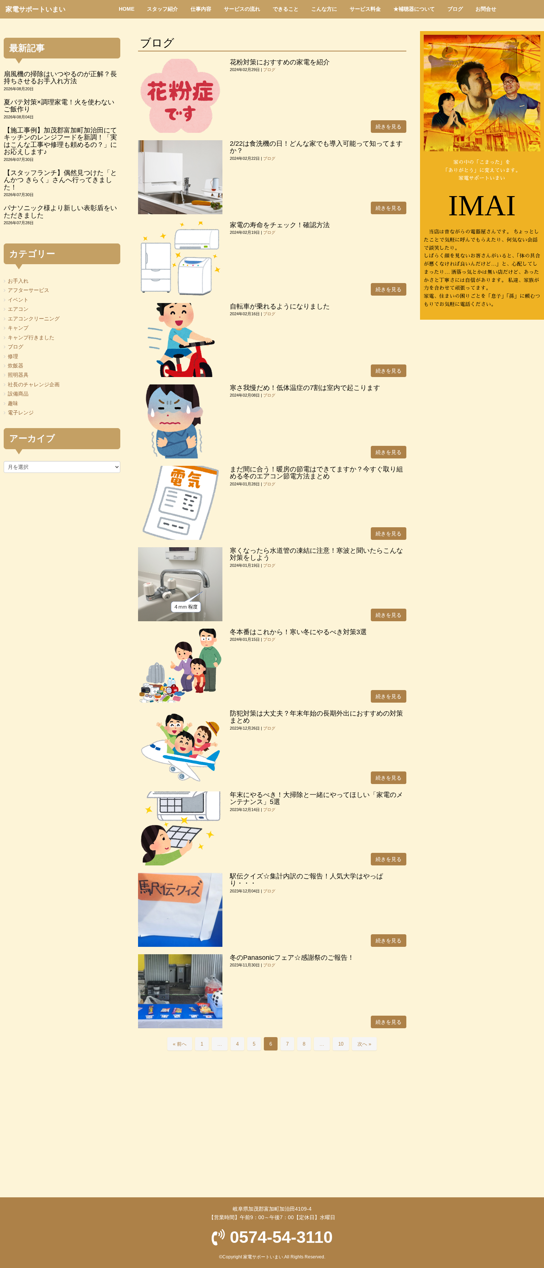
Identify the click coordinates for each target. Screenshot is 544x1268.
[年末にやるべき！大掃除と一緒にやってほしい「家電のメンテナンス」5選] (180, 828)
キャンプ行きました (31, 337)
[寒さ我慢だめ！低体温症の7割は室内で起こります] (180, 421)
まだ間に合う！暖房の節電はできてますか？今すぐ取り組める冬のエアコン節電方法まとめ (316, 472)
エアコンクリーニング (34, 319)
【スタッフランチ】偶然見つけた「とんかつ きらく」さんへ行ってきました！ (60, 180)
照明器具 (18, 375)
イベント (18, 300)
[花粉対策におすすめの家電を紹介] (180, 96)
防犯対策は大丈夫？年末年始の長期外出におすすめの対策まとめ (316, 717)
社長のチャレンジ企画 (34, 384)
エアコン (18, 309)
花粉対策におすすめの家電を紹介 (280, 62)
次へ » (364, 1044)
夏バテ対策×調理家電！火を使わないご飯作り (59, 105)
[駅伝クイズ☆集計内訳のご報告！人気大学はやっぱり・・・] (180, 910)
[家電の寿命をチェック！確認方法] (180, 259)
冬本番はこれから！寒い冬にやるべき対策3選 (298, 632)
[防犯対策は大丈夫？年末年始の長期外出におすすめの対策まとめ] (180, 747)
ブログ (269, 69)
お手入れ (18, 281)
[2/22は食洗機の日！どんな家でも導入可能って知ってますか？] (180, 177)
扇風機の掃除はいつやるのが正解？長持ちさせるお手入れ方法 (60, 77)
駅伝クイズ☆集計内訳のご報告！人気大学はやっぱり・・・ (306, 879)
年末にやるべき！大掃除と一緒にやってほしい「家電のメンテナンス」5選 (316, 798)
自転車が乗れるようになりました (280, 306)
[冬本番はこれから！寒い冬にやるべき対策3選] (180, 666)
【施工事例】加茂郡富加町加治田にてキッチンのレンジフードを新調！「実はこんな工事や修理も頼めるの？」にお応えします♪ (60, 141)
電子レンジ (21, 413)
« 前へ (180, 1044)
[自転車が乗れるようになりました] (180, 340)
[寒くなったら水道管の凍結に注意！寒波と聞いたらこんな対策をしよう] (180, 584)
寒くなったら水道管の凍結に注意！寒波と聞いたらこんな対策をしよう (316, 554)
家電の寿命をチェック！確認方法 (280, 225)
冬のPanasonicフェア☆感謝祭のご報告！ (292, 957)
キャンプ (18, 328)
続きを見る (389, 127)
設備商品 (18, 394)
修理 (13, 356)
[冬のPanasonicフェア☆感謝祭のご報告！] (180, 991)
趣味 (13, 403)
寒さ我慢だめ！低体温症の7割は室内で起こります (305, 387)
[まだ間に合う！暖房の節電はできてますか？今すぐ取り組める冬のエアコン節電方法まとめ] (180, 503)
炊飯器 (15, 366)
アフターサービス (28, 290)
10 (340, 1044)
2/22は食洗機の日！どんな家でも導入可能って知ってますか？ (316, 147)
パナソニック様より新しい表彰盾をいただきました (60, 211)
